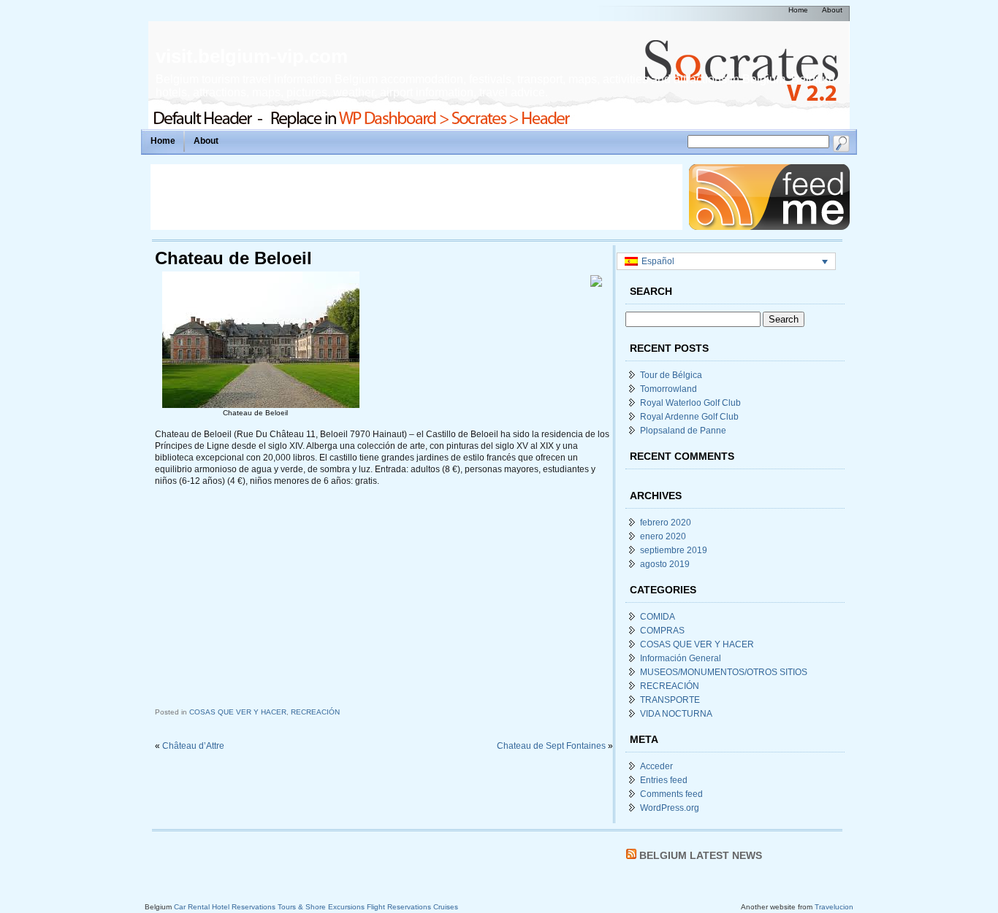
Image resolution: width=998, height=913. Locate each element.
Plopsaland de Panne (683, 430)
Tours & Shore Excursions (321, 907)
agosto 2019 (665, 564)
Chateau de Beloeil (233, 258)
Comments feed (671, 794)
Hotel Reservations (243, 907)
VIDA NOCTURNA (676, 714)
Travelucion (834, 907)
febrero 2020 (665, 522)
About (206, 141)
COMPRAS (662, 630)
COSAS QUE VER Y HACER (237, 712)
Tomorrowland (668, 389)
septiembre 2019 (673, 550)
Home (163, 141)
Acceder (656, 766)
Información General (680, 658)
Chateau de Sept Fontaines (551, 746)
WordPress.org (669, 808)
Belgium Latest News (700, 855)
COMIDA (657, 617)
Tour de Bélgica (671, 375)
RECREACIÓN (315, 712)
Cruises (445, 907)
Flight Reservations (399, 907)
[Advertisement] (416, 197)
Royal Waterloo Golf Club (690, 403)
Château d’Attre (193, 746)
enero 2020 (663, 536)
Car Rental (192, 907)
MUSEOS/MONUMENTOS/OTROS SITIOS (723, 672)
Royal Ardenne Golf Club (689, 417)
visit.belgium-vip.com (252, 56)
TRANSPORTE (670, 700)
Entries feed (663, 780)
